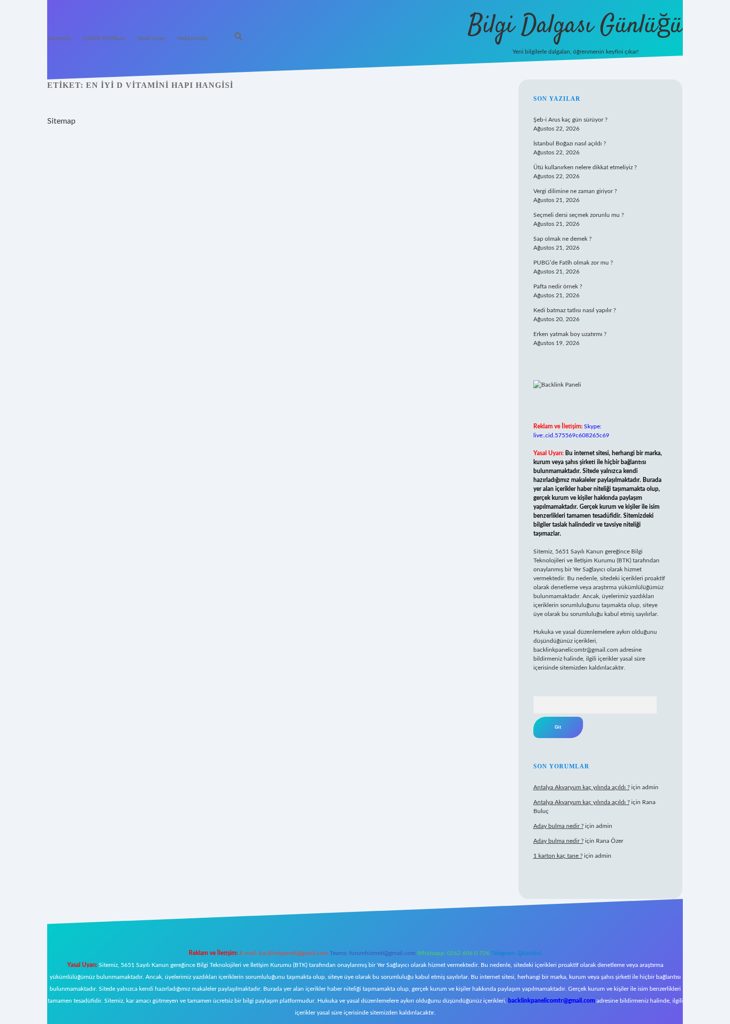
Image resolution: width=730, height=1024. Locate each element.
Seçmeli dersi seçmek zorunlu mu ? (578, 215)
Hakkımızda (192, 38)
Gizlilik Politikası (104, 38)
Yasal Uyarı (151, 38)
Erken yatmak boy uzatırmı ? (569, 334)
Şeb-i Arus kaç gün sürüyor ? (570, 120)
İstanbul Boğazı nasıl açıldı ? (569, 143)
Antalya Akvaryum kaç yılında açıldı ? (581, 787)
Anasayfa (59, 38)
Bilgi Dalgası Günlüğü (575, 26)
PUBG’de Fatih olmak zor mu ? (573, 263)
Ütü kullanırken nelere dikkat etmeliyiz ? (585, 167)
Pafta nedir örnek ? (557, 286)
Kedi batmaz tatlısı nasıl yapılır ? (574, 310)
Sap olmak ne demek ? (562, 239)
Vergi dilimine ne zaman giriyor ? (575, 191)
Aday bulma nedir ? (558, 826)
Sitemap (61, 121)
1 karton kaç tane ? (558, 856)
